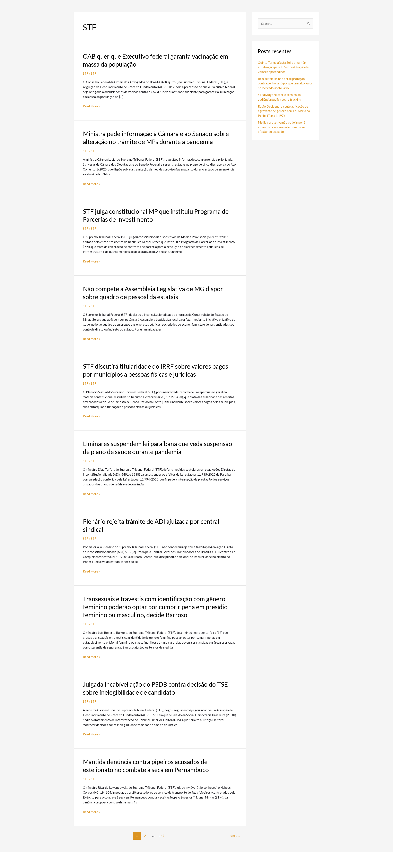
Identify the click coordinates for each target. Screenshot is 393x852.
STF (85, 73)
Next (235, 835)
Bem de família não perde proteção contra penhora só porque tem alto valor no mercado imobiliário (285, 83)
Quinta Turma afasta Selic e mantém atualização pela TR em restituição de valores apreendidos (283, 67)
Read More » (91, 106)
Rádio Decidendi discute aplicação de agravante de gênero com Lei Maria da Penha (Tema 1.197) (284, 111)
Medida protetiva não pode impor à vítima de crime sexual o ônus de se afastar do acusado (281, 126)
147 (161, 835)
